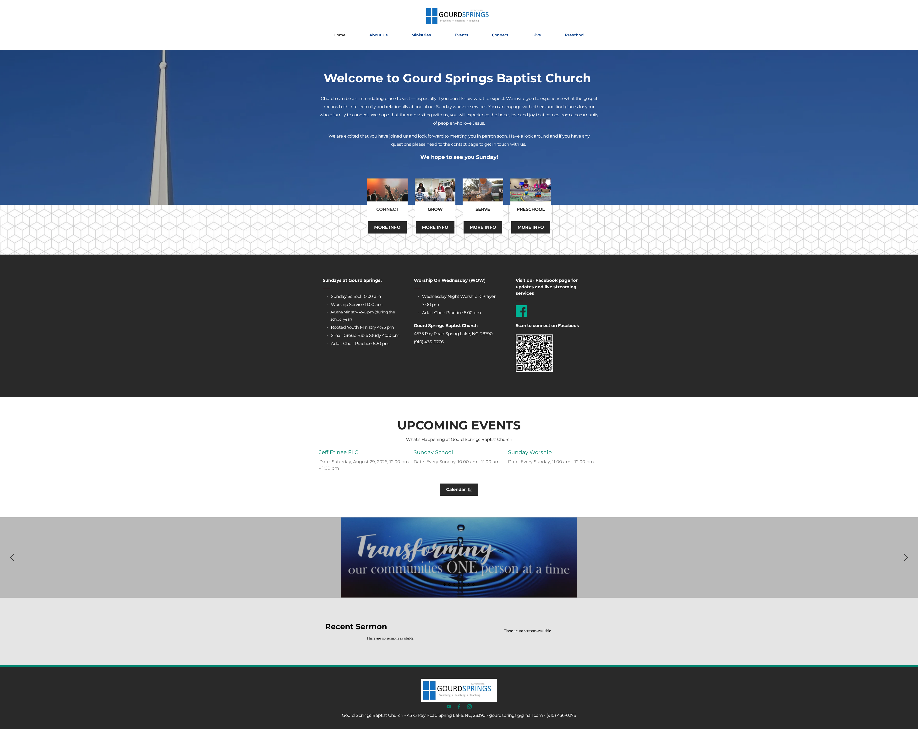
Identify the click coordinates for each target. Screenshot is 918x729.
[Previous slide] (12, 557)
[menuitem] (339, 35)
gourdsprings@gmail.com (516, 715)
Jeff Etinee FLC (338, 452)
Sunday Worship (530, 452)
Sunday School (433, 452)
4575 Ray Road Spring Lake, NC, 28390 (453, 333)
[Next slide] (906, 557)
